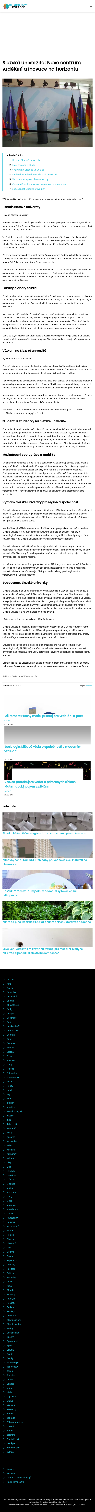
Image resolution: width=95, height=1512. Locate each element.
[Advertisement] (47, 30)
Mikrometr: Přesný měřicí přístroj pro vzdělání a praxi (43, 716)
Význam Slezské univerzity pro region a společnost (39, 184)
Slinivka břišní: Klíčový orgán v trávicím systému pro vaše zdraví (44, 833)
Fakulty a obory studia (24, 165)
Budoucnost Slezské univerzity (28, 189)
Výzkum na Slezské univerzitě (28, 169)
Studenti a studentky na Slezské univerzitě (34, 174)
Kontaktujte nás (30, 676)
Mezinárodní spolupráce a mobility (30, 179)
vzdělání (89, 686)
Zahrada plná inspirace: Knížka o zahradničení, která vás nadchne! (47, 922)
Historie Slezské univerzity (26, 160)
